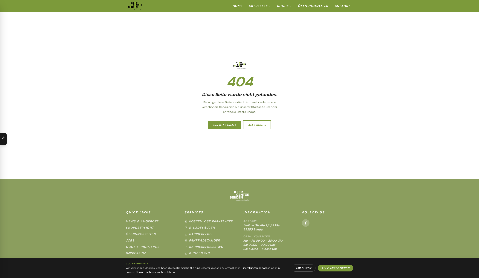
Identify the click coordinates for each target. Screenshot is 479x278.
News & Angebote (142, 221)
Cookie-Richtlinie (142, 247)
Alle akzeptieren (335, 268)
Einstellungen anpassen (256, 268)
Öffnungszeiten (313, 6)
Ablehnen (303, 268)
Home (237, 6)
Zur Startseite (225, 125)
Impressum (136, 253)
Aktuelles (258, 6)
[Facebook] (305, 223)
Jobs (130, 240)
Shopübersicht (140, 228)
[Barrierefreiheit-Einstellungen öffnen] (3, 139)
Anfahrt (342, 6)
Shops (283, 6)
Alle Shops (257, 125)
